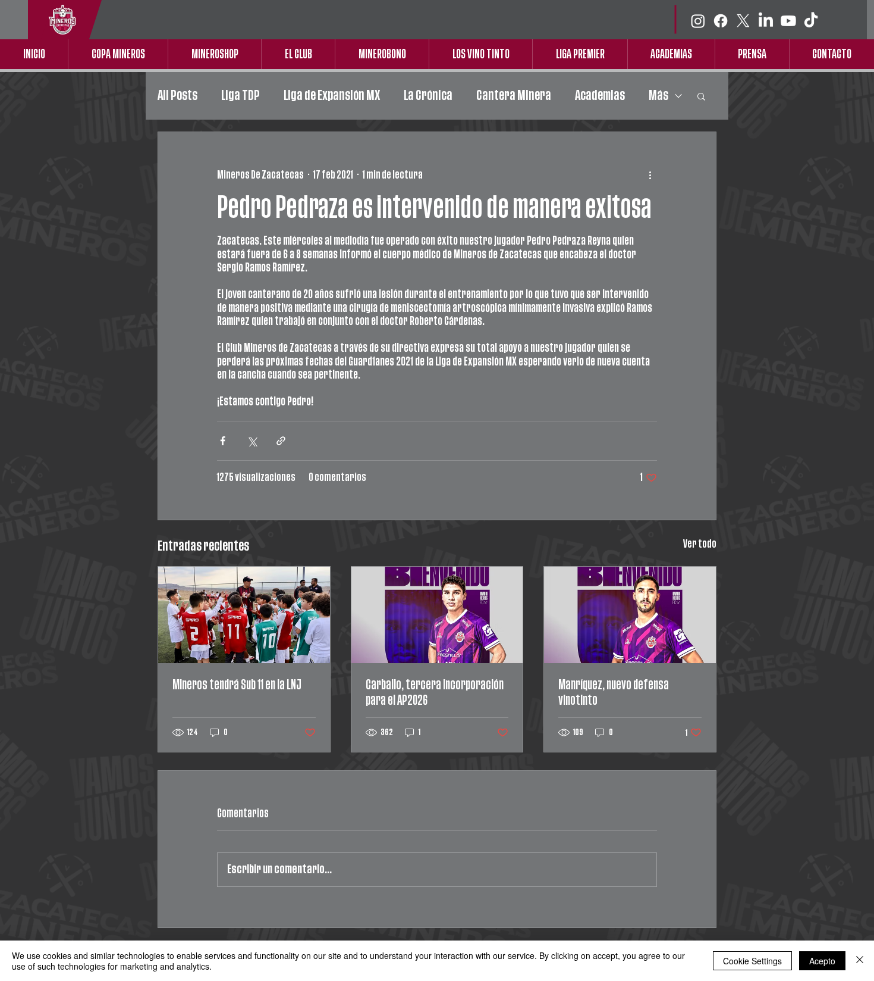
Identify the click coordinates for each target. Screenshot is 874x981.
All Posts (177, 95)
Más (658, 95)
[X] (743, 21)
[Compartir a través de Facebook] (222, 440)
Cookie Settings (752, 961)
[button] (701, 96)
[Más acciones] (650, 175)
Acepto (822, 961)
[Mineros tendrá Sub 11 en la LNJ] (244, 615)
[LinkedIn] (766, 21)
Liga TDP (240, 95)
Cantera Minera (513, 95)
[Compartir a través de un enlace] (281, 440)
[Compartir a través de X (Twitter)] (251, 440)
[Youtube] (788, 21)
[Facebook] (721, 21)
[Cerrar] (860, 960)
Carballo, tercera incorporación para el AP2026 (435, 692)
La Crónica (428, 95)
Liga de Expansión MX (332, 95)
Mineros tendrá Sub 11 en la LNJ (236, 685)
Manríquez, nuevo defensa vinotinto (613, 692)
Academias (600, 95)
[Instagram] (698, 21)
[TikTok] (811, 21)
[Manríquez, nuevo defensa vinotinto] (630, 615)
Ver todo (699, 544)
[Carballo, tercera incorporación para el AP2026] (437, 615)
